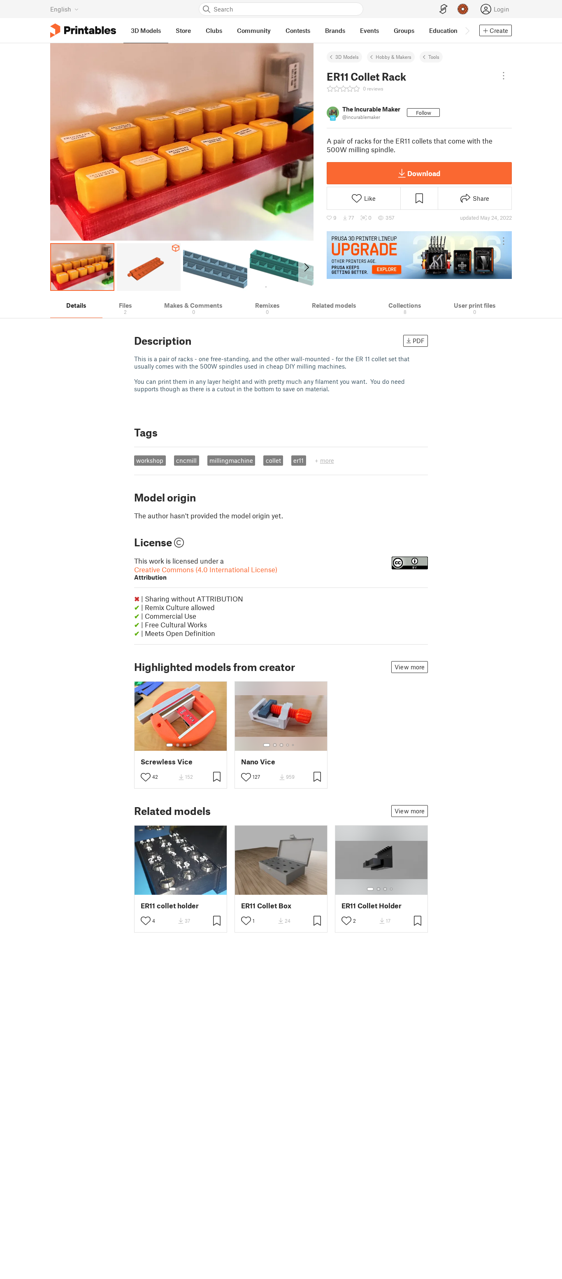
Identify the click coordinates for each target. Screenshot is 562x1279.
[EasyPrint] (443, 9)
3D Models (347, 57)
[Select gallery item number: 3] (184, 745)
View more (410, 667)
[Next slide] (306, 267)
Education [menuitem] (443, 30)
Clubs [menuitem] (214, 30)
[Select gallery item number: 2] (177, 745)
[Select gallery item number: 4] (191, 745)
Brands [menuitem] (335, 30)
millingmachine (231, 460)
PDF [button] (419, 340)
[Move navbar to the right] (467, 30)
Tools (433, 57)
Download (423, 173)
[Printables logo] (83, 30)
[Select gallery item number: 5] (293, 745)
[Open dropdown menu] (503, 76)
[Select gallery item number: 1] (169, 745)
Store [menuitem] (183, 30)
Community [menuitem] (254, 30)
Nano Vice (258, 762)
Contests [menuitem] (298, 30)
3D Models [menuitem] (146, 30)
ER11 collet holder (170, 906)
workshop (149, 460)
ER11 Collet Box (266, 906)
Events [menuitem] (369, 30)
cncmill (186, 460)
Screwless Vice (167, 762)
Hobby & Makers (393, 57)
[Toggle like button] (146, 777)
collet (273, 460)
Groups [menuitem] (404, 30)
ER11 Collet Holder (371, 906)
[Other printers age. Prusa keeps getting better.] (419, 255)
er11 (298, 460)
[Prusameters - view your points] (462, 9)
